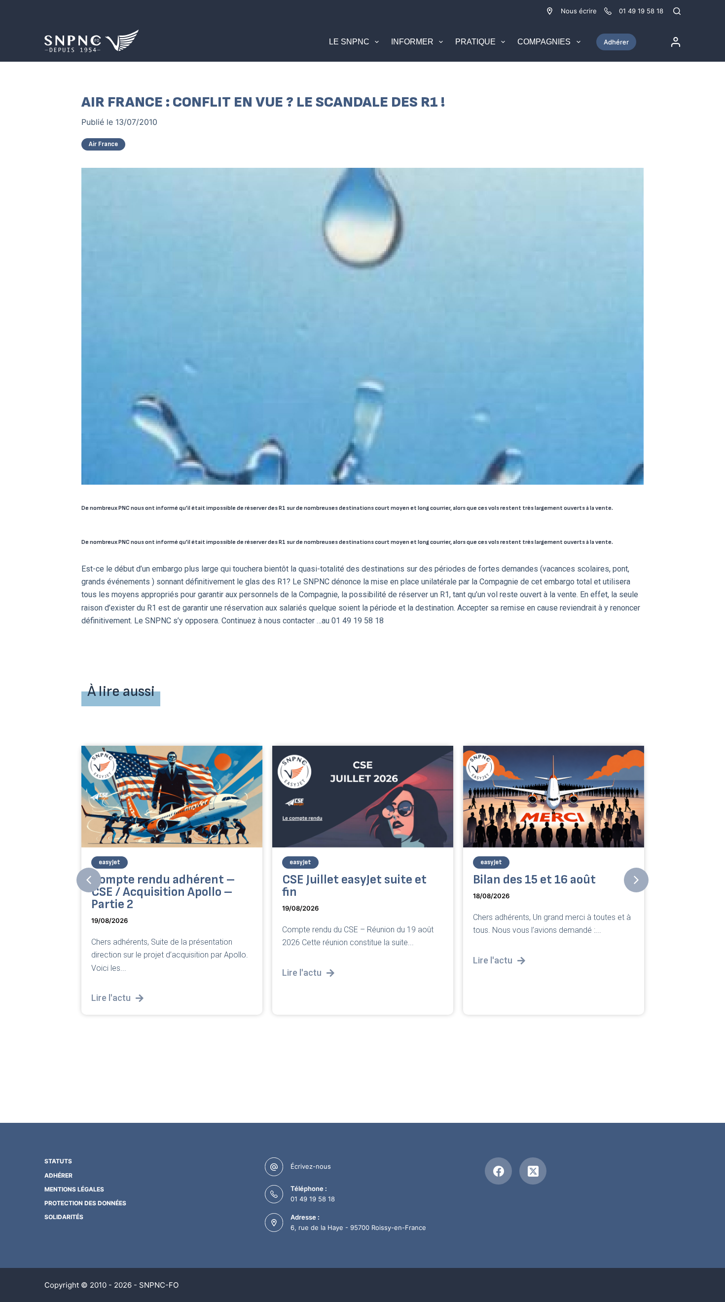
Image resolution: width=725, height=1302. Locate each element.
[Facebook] (498, 1171)
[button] (88, 880)
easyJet (109, 862)
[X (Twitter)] (532, 1171)
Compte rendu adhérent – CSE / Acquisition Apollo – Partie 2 (163, 892)
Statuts (58, 1161)
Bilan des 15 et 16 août (534, 879)
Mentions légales (74, 1189)
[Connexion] (676, 42)
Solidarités (63, 1217)
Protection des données (85, 1203)
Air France (103, 144)
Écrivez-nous (310, 1166)
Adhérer (616, 42)
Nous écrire (579, 11)
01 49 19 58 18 (312, 1199)
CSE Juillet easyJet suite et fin (354, 885)
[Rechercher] (677, 11)
